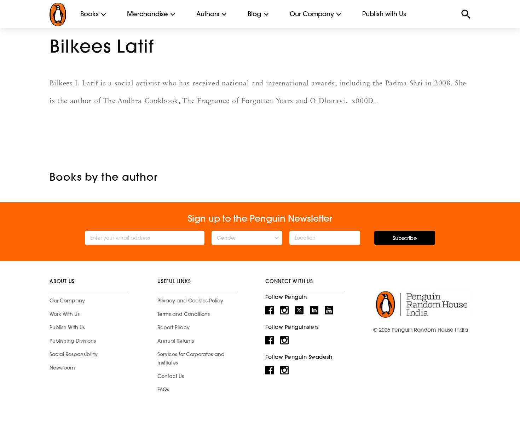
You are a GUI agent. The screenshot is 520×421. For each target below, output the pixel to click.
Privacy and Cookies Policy (190, 300)
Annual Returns (175, 341)
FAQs (163, 389)
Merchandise (147, 14)
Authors (207, 14)
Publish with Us (384, 14)
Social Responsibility (74, 354)
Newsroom (62, 368)
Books (89, 14)
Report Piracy (173, 327)
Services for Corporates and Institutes (191, 358)
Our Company (312, 14)
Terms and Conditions (183, 314)
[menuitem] (89, 14)
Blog (254, 14)
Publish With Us (67, 327)
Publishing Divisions (73, 341)
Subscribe (405, 238)
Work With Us (65, 314)
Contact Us (170, 376)
